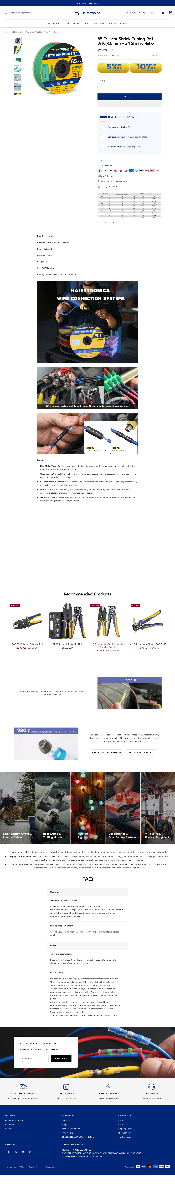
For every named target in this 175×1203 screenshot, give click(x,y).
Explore (112, 23)
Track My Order (125, 1137)
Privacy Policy (68, 1133)
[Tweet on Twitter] (113, 222)
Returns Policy (56, 973)
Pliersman (9, 1125)
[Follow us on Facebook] (8, 1151)
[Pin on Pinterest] (109, 222)
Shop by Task (53, 23)
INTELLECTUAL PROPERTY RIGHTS (78, 1137)
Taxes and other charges (61, 954)
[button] (129, 104)
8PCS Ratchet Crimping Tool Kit (67, 644)
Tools (85, 23)
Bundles (124, 23)
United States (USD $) (136, 13)
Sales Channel (98, 23)
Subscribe (61, 1058)
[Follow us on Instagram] (15, 1151)
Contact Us (123, 1125)
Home (7, 32)
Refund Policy (124, 1133)
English (153, 13)
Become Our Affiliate (14, 1120)
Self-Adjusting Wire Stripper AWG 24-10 (147, 644)
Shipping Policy (125, 1129)
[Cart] (168, 13)
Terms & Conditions (71, 1129)
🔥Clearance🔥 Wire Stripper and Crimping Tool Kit (107, 645)
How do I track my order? (61, 926)
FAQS (120, 1120)
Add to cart (129, 97)
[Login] (163, 13)
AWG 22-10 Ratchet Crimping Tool (27, 644)
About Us (66, 1120)
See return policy (132, 147)
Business (9, 1129)
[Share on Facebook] (105, 222)
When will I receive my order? (63, 900)
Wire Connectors (71, 23)
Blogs (64, 1125)
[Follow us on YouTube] (22, 1151)
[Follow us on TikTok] (29, 1151)
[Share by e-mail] (118, 222)
